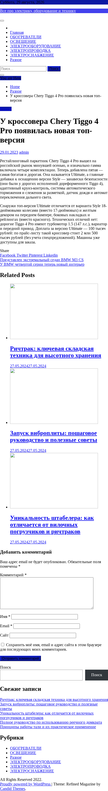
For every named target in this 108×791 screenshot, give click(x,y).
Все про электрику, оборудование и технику (38, 11)
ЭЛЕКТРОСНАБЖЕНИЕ (32, 55)
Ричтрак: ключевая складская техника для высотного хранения (55, 352)
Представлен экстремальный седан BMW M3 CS (42, 260)
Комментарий (13, 575)
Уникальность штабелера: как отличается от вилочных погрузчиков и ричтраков (52, 524)
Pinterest (36, 255)
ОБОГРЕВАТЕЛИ (25, 37)
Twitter (23, 255)
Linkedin (50, 255)
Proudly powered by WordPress (25, 784)
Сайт (4, 635)
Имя (5, 616)
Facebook (8, 255)
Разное (16, 60)
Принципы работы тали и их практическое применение (48, 727)
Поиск (5, 667)
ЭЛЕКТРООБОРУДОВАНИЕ (35, 46)
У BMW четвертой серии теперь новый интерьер (42, 264)
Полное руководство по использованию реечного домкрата (51, 722)
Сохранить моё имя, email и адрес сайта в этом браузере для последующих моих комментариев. (50, 647)
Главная (17, 32)
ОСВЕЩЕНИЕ (23, 41)
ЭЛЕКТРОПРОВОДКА (30, 50)
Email (6, 626)
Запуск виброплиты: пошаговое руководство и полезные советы (53, 436)
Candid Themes (12, 788)
